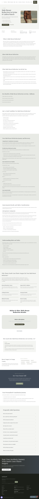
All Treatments (12, 24)
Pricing (2, 489)
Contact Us (3, 488)
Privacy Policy (9, 483)
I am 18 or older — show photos (19, 324)
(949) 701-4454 (16, 491)
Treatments (5, 2)
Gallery (14, 2)
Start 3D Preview (19, 383)
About (17, 2)
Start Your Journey (5, 24)
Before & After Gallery (4, 490)
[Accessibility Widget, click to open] (2, 497)
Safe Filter (3, 494)
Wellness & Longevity (10, 2)
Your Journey (20, 2)
